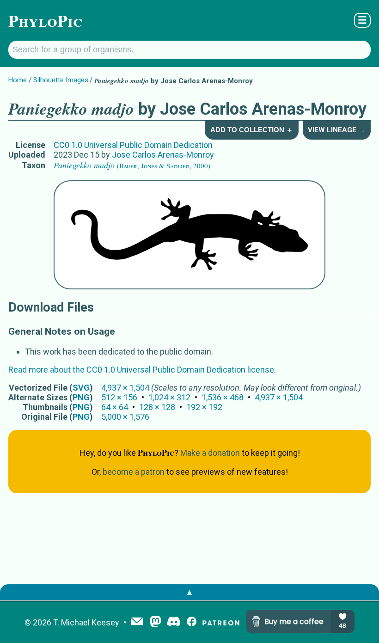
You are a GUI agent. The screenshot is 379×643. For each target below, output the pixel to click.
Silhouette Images (60, 80)
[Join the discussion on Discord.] (173, 622)
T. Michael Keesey (86, 622)
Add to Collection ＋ (251, 130)
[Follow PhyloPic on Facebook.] (191, 622)
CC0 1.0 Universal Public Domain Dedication (133, 145)
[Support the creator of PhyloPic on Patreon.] (220, 622)
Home (17, 80)
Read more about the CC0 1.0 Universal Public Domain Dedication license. (142, 369)
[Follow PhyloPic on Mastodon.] (155, 622)
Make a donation (210, 453)
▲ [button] (189, 592)
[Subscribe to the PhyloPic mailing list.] (136, 622)
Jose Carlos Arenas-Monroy (163, 154)
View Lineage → (336, 130)
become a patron (134, 472)
